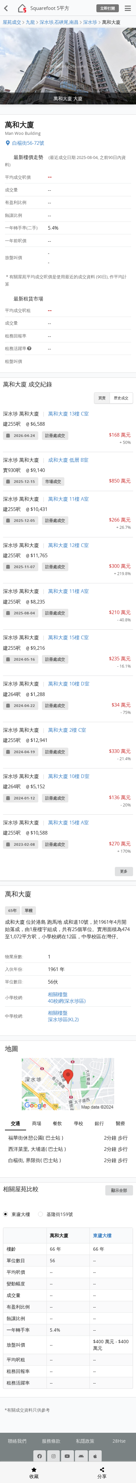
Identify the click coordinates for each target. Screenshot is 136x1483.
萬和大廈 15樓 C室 (68, 637)
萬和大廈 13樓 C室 (68, 413)
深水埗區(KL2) (63, 1019)
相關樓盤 (58, 994)
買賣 (102, 398)
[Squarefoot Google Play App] (82, 1456)
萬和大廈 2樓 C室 (67, 729)
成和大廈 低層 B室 (68, 459)
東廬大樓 (21, 1214)
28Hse (119, 1441)
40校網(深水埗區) (66, 1000)
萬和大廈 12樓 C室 (68, 545)
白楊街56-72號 (28, 142)
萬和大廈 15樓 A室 (68, 822)
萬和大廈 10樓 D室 (68, 683)
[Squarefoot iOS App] (96, 1456)
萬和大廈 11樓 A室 (68, 498)
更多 (123, 871)
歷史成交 (121, 398)
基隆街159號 (60, 1214)
